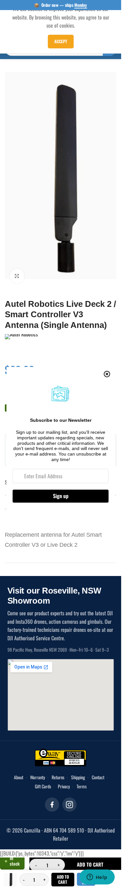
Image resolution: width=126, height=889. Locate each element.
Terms (82, 777)
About (18, 768)
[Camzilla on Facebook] (52, 795)
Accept (60, 41)
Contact (98, 768)
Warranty (37, 768)
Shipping (78, 768)
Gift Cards (43, 777)
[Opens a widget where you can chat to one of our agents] (97, 878)
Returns (58, 768)
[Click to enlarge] (17, 267)
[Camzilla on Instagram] (69, 795)
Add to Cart (63, 879)
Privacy (64, 777)
